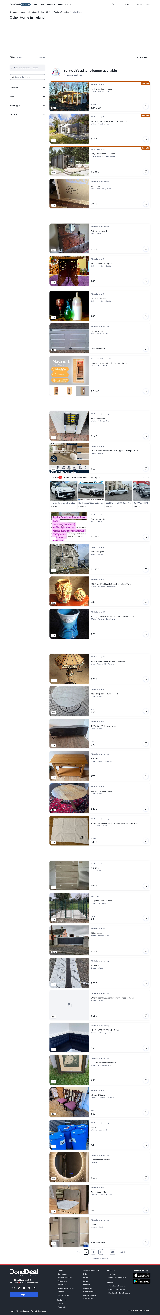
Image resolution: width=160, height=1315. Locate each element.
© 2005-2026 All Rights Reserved (138, 1310)
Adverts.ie (62, 1307)
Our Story (112, 1274)
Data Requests (88, 1292)
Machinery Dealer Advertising (119, 1293)
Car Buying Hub (63, 1295)
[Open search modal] (113, 4)
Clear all (41, 57)
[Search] (13, 77)
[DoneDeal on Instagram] (34, 1288)
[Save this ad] (145, 106)
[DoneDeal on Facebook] (13, 1288)
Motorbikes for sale (65, 1277)
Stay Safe (86, 1284)
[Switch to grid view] (133, 57)
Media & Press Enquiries (117, 1277)
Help (85, 1274)
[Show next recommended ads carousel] (148, 477)
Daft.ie (60, 1303)
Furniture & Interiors (61, 12)
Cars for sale (62, 1274)
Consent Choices (89, 1295)
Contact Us (87, 1288)
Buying (85, 1277)
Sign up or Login (143, 4)
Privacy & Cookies (22, 1311)
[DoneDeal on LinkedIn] (29, 1288)
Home (22, 12)
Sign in (24, 1295)
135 (112, 1252)
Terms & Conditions (38, 1311)
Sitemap (61, 1292)
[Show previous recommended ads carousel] (144, 477)
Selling (85, 1281)
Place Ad (125, 4)
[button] (65, 4)
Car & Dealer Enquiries (116, 1286)
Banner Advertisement (116, 1289)
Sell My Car (62, 1284)
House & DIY (45, 12)
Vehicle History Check (66, 1288)
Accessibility (87, 1299)
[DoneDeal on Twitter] (18, 1288)
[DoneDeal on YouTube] (24, 1288)
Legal (12, 1311)
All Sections (32, 12)
